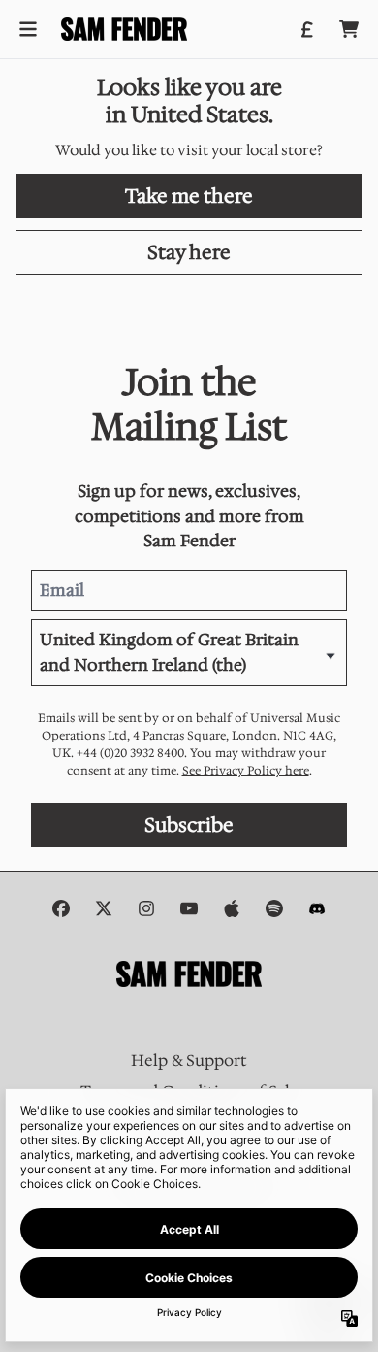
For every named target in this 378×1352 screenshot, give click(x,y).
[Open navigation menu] (28, 29)
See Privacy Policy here (245, 770)
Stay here (189, 252)
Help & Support (189, 1060)
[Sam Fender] (124, 28)
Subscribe (189, 825)
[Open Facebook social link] (61, 908)
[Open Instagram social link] (146, 908)
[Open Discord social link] (317, 908)
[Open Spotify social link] (274, 908)
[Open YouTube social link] (189, 908)
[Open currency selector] (306, 29)
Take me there (189, 196)
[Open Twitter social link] (103, 908)
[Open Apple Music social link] (231, 908)
